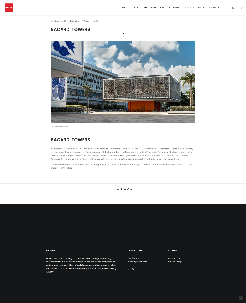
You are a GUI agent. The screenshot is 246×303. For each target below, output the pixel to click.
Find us (201, 8)
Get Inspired (175, 8)
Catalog (134, 8)
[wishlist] (241, 7)
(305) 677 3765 (135, 258)
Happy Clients (149, 8)
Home (123, 8)
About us (189, 8)
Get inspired (74, 21)
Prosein (86, 21)
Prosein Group (175, 261)
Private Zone (174, 258)
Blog (162, 8)
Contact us (215, 8)
